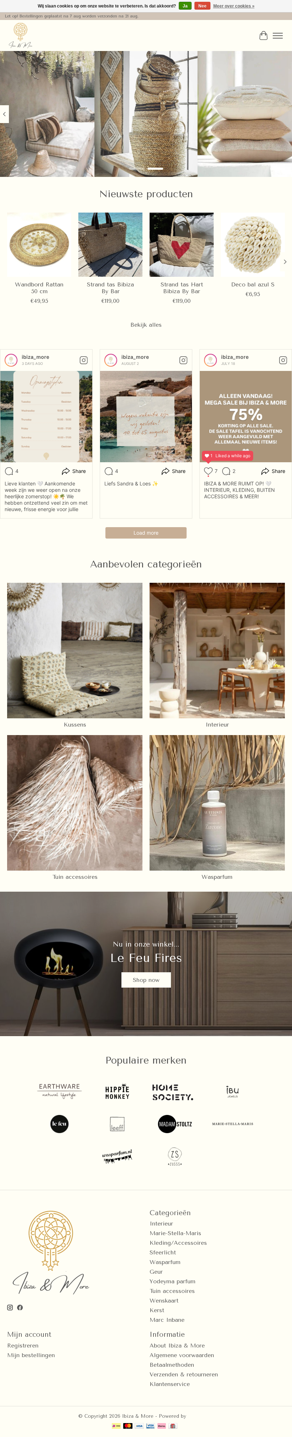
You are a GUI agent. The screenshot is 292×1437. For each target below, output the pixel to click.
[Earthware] (59, 1092)
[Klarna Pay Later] (161, 1426)
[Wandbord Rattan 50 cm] (39, 245)
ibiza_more (35, 357)
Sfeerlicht (163, 1252)
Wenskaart (164, 1300)
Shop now (146, 980)
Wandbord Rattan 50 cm (39, 288)
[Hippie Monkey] (117, 1092)
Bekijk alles (146, 324)
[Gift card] (172, 1426)
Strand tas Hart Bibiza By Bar (182, 288)
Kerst (157, 1310)
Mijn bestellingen (31, 1355)
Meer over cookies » (234, 6)
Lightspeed (201, 1416)
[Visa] (139, 1426)
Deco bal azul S (253, 284)
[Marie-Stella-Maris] (232, 1125)
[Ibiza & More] (20, 35)
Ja (185, 6)
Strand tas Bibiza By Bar (110, 288)
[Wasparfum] (117, 1157)
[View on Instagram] (83, 360)
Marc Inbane (167, 1319)
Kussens (75, 724)
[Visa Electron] (150, 1426)
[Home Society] (175, 1092)
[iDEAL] (116, 1426)
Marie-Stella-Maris (175, 1233)
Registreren (22, 1345)
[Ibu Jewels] (232, 1092)
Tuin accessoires (75, 876)
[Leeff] (117, 1125)
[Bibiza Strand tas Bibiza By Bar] (110, 245)
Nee (202, 6)
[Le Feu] (59, 1125)
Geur (156, 1271)
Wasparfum (217, 876)
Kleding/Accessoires (178, 1242)
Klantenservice (170, 1384)
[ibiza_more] (11, 360)
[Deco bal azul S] (253, 245)
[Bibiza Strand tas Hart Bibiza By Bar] (182, 245)
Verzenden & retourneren (184, 1374)
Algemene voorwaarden (182, 1355)
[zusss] (175, 1157)
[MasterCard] (127, 1426)
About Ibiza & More (177, 1345)
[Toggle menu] (278, 36)
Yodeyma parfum (172, 1281)
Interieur (217, 724)
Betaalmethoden (172, 1364)
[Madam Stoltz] (175, 1125)
